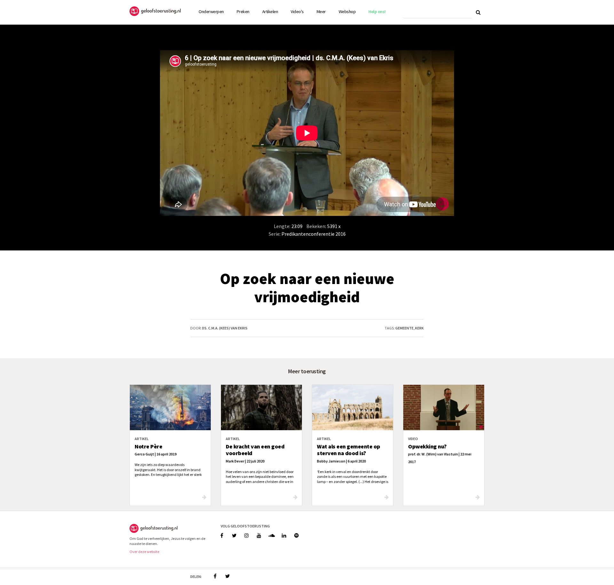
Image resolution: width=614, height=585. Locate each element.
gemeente (404, 328)
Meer (321, 11)
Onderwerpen (211, 11)
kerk (419, 328)
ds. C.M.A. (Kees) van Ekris (225, 328)
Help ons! (377, 11)
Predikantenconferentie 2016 (313, 234)
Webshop (347, 11)
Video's (297, 11)
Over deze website (144, 551)
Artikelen (270, 11)
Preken (243, 11)
